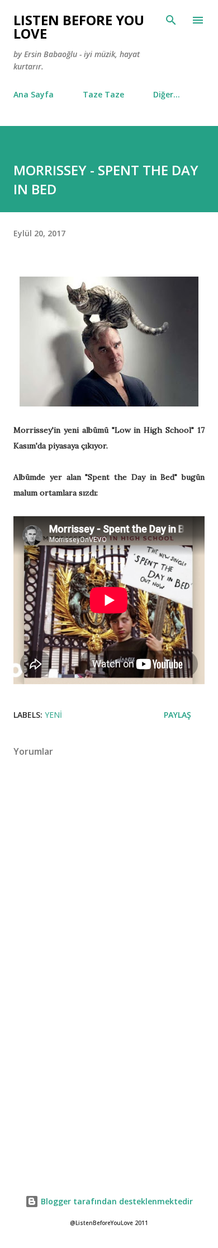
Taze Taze (103, 94)
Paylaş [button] (177, 714)
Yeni (53, 714)
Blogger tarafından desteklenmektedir (116, 1201)
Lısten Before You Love (78, 27)
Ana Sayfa (33, 94)
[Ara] (171, 20)
